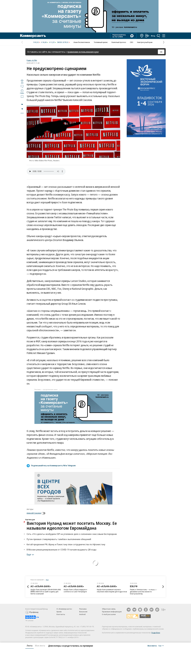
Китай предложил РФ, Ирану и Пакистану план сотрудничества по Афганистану (66, 544)
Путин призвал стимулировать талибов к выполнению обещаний (59, 539)
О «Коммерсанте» (64, 609)
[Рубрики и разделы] (164, 36)
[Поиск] (158, 36)
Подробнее (155, 632)
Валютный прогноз (119, 42)
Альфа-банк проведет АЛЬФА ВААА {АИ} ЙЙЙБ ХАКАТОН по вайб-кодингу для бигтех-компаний (46, 591)
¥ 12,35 (52, 42)
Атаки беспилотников (82, 42)
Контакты (61, 614)
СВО (131, 42)
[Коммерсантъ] (33, 36)
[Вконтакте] (134, 610)
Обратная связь (109, 609)
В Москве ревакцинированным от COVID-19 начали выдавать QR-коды (61, 549)
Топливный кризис (101, 42)
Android (82, 614)
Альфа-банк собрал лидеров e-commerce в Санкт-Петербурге (76, 590)
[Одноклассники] (146, 610)
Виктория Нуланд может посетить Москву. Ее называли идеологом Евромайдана (72, 525)
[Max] (157, 610)
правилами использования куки (83, 51)
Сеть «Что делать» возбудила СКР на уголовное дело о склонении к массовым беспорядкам (72, 533)
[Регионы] (142, 36)
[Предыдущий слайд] (28, 586)
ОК (161, 52)
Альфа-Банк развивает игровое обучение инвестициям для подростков (112, 590)
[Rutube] (151, 610)
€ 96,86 (44, 42)
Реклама (83, 609)
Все (47, 580)
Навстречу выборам (144, 42)
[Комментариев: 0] (22, 86)
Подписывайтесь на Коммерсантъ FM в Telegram (53, 465)
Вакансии (83, 611)
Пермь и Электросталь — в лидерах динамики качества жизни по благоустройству (143, 591)
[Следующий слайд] (163, 586)
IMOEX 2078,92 (62, 42)
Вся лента (152, 645)
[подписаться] (44, 513)
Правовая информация (112, 611)
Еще (29, 554)
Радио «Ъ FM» (32, 60)
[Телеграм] (129, 610)
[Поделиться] (22, 104)
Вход (153, 36)
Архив (59, 611)
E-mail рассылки (109, 614)
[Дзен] (140, 610)
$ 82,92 (36, 42)
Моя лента (40, 645)
